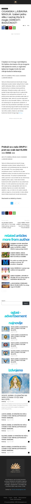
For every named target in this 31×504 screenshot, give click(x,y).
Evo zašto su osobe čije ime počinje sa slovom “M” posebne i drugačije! (18, 262)
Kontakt (15, 497)
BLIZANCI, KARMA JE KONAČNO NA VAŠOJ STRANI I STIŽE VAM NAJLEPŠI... (20, 352)
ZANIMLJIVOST (9, 5)
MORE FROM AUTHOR (16, 239)
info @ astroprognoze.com (19, 489)
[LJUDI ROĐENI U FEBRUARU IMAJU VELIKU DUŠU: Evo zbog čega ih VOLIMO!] (6, 285)
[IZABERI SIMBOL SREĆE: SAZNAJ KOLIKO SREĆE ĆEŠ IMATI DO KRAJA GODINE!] (6, 254)
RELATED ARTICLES (15, 235)
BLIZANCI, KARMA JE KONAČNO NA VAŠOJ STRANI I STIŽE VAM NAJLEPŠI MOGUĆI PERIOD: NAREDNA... (15, 437)
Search (3, 300)
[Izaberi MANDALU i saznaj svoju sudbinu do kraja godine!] (6, 270)
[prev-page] (3, 291)
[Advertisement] (15, 46)
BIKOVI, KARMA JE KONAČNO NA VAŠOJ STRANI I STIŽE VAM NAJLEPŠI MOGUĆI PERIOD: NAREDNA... (14, 448)
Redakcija (4, 401)
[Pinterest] (10, 27)
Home (3, 5)
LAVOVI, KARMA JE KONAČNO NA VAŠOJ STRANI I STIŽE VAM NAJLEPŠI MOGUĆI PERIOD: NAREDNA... (14, 416)
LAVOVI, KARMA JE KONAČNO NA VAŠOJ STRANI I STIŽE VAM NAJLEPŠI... (19, 336)
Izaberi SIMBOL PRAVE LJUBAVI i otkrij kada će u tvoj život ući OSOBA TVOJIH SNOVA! (22, 225)
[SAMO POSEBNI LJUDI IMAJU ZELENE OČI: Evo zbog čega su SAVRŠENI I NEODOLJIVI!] (6, 277)
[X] (6, 27)
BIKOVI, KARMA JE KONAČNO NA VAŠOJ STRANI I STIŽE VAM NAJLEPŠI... (19, 360)
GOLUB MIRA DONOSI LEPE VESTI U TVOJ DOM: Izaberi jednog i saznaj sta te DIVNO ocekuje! (8, 225)
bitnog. (21, 113)
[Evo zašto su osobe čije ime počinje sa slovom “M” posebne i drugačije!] (6, 262)
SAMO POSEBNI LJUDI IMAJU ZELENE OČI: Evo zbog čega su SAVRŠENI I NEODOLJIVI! (19, 277)
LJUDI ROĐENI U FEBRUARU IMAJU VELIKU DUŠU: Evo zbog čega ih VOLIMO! (19, 285)
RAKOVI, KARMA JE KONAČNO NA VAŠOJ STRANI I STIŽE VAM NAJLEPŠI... (19, 344)
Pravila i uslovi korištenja (15, 499)
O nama (10, 497)
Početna (5, 497)
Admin (4, 25)
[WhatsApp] (14, 27)
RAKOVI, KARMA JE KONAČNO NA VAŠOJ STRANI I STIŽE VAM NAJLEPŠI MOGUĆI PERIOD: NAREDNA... (14, 426)
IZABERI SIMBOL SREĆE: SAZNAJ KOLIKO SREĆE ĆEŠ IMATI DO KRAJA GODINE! (19, 254)
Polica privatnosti (22, 497)
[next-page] (5, 291)
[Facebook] (3, 27)
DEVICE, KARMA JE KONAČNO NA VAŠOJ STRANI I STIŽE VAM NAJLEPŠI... (19, 328)
